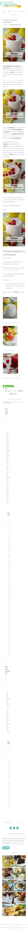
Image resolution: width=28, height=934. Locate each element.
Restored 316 (20, 924)
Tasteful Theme (12, 927)
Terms (16, 926)
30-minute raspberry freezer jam (16, 136)
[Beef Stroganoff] (20, 886)
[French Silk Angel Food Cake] (8, 874)
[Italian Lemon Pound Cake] (8, 861)
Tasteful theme (12, 924)
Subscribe (6, 847)
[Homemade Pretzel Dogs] (8, 910)
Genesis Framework (22, 927)
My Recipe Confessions (14, 7)
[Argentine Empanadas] (8, 886)
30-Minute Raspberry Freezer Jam (11, 378)
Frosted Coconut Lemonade (12, 80)
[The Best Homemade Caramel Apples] (20, 898)
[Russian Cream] (8, 898)
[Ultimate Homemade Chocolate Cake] (20, 861)
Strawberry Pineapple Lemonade (11, 350)
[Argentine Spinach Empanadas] (20, 910)
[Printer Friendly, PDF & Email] (8, 386)
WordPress (12, 929)
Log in (17, 929)
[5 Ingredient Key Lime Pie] (20, 874)
